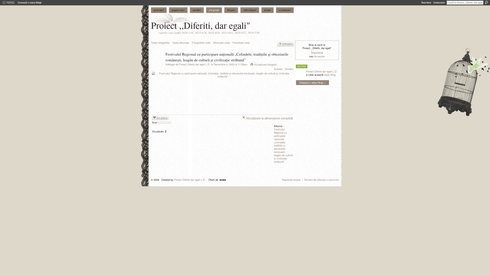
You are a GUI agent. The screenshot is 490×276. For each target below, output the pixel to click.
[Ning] (8, 2)
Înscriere (426, 2)
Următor (289, 69)
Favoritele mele (241, 42)
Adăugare (287, 43)
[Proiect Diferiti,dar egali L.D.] (157, 62)
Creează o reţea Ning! (30, 2)
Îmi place (162, 118)
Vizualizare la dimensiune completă (269, 118)
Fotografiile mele (201, 42)
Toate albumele (180, 42)
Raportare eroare (291, 180)
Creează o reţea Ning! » (312, 82)
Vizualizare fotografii (265, 64)
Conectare (439, 2)
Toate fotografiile (160, 42)
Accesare (319, 56)
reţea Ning (329, 74)
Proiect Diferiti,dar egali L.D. (194, 64)
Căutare (486, 2)
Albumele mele (221, 42)
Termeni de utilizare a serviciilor (321, 180)
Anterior (278, 69)
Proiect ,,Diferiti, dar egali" (200, 25)
